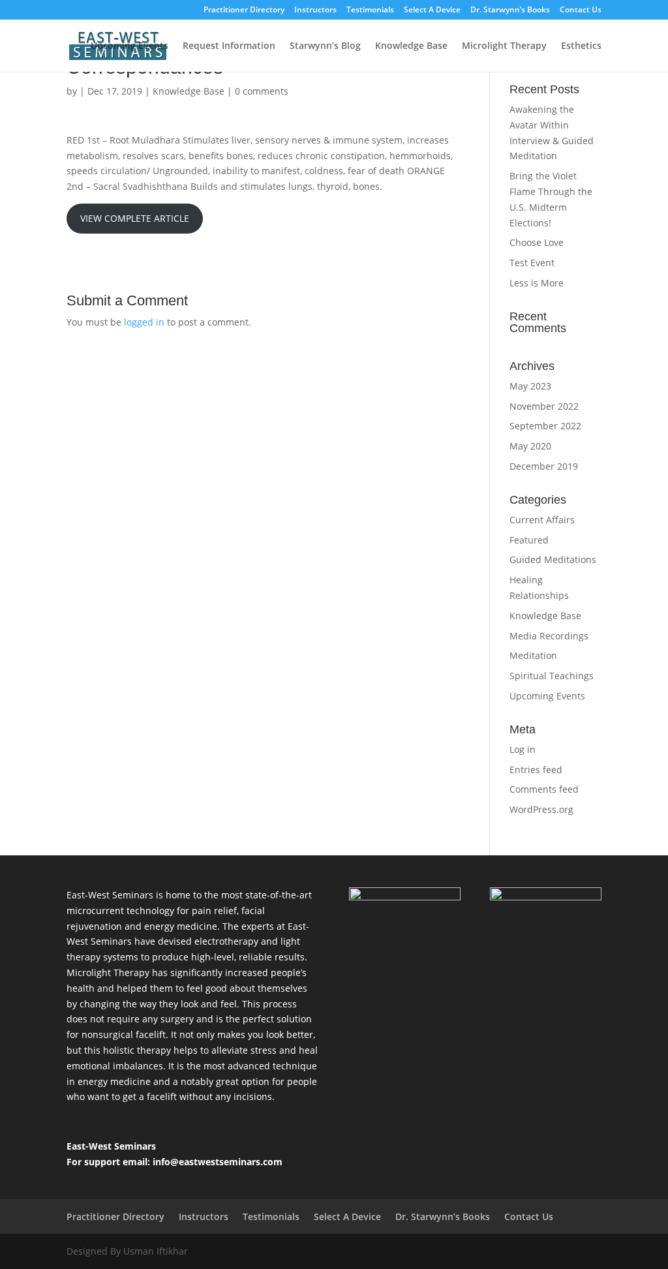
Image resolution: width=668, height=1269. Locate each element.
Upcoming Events (129, 46)
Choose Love (536, 242)
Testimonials (370, 10)
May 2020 (530, 446)
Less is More (536, 283)
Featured (529, 540)
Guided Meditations (552, 559)
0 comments (261, 91)
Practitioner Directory (244, 10)
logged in (144, 322)
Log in (522, 749)
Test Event (531, 262)
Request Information (229, 46)
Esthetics (581, 46)
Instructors (315, 10)
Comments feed (544, 789)
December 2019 (543, 466)
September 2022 (545, 426)
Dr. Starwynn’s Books (510, 10)
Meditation (533, 655)
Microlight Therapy (504, 46)
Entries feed (535, 769)
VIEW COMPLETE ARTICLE (134, 218)
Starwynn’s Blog (325, 46)
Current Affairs (542, 519)
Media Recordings (548, 636)
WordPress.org (541, 809)
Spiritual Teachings (551, 675)
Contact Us (580, 10)
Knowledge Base (411, 46)
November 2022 (544, 406)
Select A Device (432, 10)
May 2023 (530, 386)
